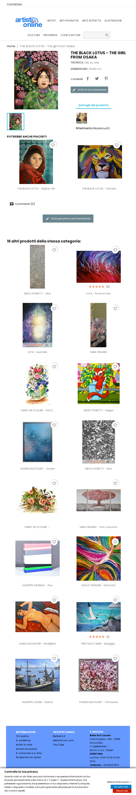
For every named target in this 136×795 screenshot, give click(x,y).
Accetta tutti (121, 786)
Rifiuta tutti (122, 790)
